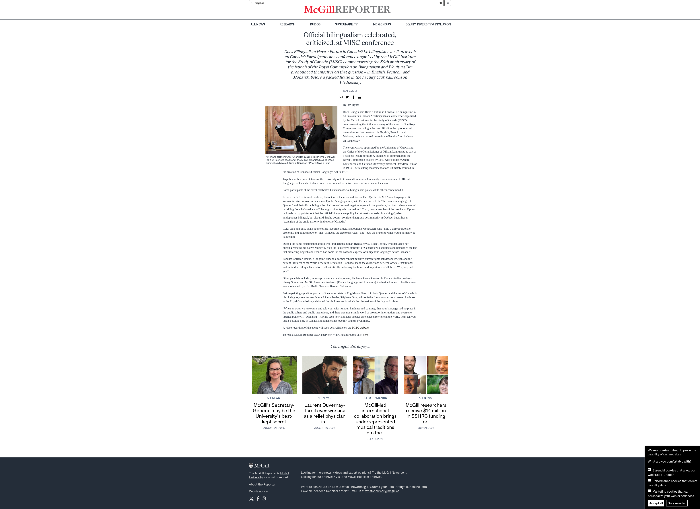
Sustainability (346, 24)
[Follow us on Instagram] (264, 499)
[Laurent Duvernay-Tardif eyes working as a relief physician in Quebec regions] (324, 375)
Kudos (315, 24)
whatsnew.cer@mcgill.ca (382, 491)
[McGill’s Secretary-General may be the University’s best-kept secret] (274, 375)
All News (258, 24)
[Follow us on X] (251, 498)
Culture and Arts (375, 398)
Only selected (677, 503)
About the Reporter (262, 484)
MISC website (360, 327)
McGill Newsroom (394, 472)
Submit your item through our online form (398, 487)
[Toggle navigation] (393, 10)
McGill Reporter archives (364, 477)
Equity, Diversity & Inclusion (428, 24)
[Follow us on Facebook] (258, 499)
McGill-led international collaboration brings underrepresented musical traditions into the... (375, 419)
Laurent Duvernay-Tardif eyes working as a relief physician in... (324, 413)
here (365, 334)
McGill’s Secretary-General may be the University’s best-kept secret (274, 413)
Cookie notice (258, 491)
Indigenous (381, 24)
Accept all (656, 503)
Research (287, 24)
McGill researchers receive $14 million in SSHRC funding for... (426, 413)
